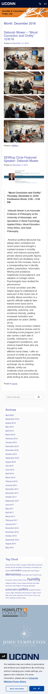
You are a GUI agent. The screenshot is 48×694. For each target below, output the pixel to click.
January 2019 (11, 442)
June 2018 (10, 469)
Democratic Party (27, 575)
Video (24, 598)
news (14, 586)
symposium (20, 595)
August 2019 (11, 423)
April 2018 (10, 473)
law (34, 583)
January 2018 (11, 485)
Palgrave (19, 586)
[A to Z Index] (45, 4)
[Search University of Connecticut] (40, 4)
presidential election (35, 590)
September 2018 (12, 458)
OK (35, 688)
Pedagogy (25, 586)
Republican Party (20, 593)
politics (23, 589)
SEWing (15, 145)
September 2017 (12, 500)
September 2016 (12, 539)
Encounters (9, 580)
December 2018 (12, 446)
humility (33, 579)
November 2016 (12, 532)
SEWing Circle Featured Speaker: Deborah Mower (21, 159)
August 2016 (11, 543)
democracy (13, 574)
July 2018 (9, 465)
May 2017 (10, 508)
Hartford (15, 580)
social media (12, 595)
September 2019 (12, 419)
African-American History (13, 565)
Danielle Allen (26, 571)
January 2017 (11, 524)
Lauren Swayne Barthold (24, 583)
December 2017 (12, 489)
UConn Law (36, 595)
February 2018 (12, 481)
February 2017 (12, 520)
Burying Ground (10, 567)
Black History (32, 565)
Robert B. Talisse (31, 593)
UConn (30, 595)
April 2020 (10, 415)
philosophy (32, 586)
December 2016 (12, 528)
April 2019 (10, 430)
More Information (17, 689)
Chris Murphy (27, 567)
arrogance (24, 565)
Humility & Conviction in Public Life (14, 12)
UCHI (26, 595)
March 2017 (10, 516)
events (14, 383)
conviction (16, 570)
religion (12, 593)
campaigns (19, 567)
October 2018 (11, 454)
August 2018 (11, 462)
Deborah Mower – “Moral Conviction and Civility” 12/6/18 (20, 35)
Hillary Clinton (23, 580)
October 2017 (11, 497)
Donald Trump (37, 575)
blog (37, 565)
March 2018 (10, 477)
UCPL (7, 598)
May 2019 (10, 426)
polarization (12, 589)
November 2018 (12, 450)
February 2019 (12, 438)
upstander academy (16, 598)
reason (8, 593)
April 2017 (10, 512)
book (40, 565)
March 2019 (10, 434)
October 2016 (11, 535)
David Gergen (35, 571)
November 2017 (12, 493)
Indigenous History (11, 583)
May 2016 (10, 547)
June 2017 (10, 504)
